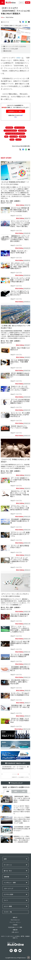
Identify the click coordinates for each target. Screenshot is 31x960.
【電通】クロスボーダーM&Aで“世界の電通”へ (19, 252)
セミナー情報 (8, 906)
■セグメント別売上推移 (10, 49)
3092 (6, 136)
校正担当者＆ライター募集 (15, 927)
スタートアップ (8, 888)
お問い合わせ (15, 932)
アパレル (18, 139)
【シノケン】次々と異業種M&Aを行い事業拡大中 (19, 655)
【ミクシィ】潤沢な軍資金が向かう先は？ (19, 547)
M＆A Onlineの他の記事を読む (21, 146)
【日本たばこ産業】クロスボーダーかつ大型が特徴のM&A (19, 720)
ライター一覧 (8, 912)
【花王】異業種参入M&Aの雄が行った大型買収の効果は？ (19, 375)
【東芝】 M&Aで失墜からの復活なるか (20, 349)
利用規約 (15, 925)
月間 (23, 791)
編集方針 (15, 917)
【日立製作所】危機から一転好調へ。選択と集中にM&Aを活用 (19, 682)
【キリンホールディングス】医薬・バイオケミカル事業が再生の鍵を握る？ (20, 280)
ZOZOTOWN (22, 130)
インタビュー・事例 (10, 883)
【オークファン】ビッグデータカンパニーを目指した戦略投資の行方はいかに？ (19, 560)
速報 (5, 859)
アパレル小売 (13, 136)
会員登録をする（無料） (15, 111)
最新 (7, 791)
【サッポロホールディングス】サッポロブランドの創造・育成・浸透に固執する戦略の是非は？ (19, 265)
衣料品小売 (22, 136)
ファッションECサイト (10, 130)
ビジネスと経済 (8, 894)
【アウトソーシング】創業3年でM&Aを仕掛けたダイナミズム (20, 534)
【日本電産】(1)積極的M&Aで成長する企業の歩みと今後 (20, 521)
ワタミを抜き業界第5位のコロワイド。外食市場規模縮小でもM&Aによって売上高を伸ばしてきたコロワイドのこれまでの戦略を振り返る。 (15, 466)
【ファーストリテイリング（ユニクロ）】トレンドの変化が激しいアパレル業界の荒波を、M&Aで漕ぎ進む (20, 223)
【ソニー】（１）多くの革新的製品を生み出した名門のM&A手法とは (20, 414)
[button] (2, 774)
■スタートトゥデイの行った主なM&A (14, 46)
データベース (8, 865)
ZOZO (12, 139)
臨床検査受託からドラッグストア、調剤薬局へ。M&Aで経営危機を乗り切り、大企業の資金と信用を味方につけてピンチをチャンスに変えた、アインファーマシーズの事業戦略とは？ (15, 602)
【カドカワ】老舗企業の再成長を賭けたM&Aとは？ (19, 615)
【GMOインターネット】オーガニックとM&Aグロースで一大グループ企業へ (19, 388)
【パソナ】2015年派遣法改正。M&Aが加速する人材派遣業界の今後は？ (20, 401)
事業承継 (6, 877)
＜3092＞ (18, 58)
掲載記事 (15, 930)
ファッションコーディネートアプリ (15, 133)
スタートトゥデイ (19, 127)
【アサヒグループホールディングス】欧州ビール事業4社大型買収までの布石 (19, 508)
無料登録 (27, 2)
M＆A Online (9, 17)
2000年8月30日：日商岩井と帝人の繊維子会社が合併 (15, 768)
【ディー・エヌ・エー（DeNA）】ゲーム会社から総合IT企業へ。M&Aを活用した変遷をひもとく (19, 629)
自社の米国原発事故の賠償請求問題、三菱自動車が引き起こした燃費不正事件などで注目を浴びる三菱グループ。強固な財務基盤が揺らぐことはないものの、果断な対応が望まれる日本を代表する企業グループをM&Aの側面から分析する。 (15, 334)
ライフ (6, 900)
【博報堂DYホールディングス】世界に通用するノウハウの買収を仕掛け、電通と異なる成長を (19, 238)
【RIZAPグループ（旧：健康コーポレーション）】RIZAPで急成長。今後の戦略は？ (19, 493)
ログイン (21, 2)
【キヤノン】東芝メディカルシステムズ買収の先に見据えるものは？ (19, 293)
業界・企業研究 (15, 201)
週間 (15, 791)
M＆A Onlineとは (15, 920)
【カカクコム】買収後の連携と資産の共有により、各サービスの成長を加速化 (19, 209)
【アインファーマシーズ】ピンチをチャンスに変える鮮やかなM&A (15, 595)
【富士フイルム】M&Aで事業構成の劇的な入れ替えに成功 (19, 643)
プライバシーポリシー (15, 922)
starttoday (9, 127)
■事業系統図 (7, 51)
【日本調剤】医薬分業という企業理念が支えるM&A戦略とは (19, 668)
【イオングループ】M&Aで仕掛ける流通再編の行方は (19, 694)
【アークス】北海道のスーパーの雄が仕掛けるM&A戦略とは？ (19, 479)
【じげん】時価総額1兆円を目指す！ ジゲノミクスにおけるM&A (15, 183)
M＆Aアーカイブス (6, 203)
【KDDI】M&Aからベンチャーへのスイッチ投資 (19, 427)
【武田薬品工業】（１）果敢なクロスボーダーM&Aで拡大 (20, 707)
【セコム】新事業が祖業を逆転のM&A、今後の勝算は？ (19, 362)
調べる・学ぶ (5, 201)
